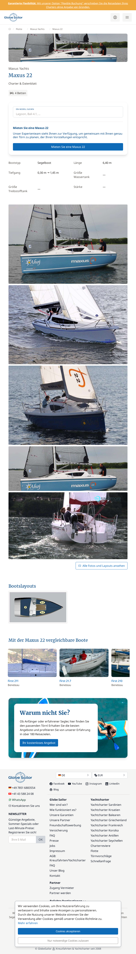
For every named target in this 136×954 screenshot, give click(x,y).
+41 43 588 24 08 (23, 794)
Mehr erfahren (28, 923)
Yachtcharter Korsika (105, 830)
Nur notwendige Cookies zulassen (68, 940)
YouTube (77, 783)
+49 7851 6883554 (23, 788)
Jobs (52, 846)
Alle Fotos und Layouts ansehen (104, 566)
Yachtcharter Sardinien (106, 805)
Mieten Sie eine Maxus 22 (68, 147)
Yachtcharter (77, 860)
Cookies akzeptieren (68, 931)
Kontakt (55, 876)
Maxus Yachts (37, 29)
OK (41, 839)
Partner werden (60, 893)
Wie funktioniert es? (63, 810)
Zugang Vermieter (62, 888)
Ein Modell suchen (25, 109)
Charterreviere (100, 846)
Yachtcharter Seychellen (107, 841)
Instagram (95, 783)
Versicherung (59, 830)
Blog (56, 789)
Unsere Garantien (61, 815)
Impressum (57, 851)
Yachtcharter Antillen (105, 835)
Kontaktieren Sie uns (26, 806)
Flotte (19, 29)
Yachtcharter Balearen (105, 815)
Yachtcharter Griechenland (109, 820)
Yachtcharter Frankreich (107, 825)
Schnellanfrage (101, 861)
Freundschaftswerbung (65, 825)
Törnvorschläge (101, 856)
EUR (100, 775)
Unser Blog (57, 870)
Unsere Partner (60, 820)
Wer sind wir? (59, 805)
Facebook (58, 783)
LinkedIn (114, 783)
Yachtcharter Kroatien (105, 810)
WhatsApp (19, 800)
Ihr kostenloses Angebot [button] (38, 743)
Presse (54, 841)
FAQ (52, 835)
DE (63, 775)
